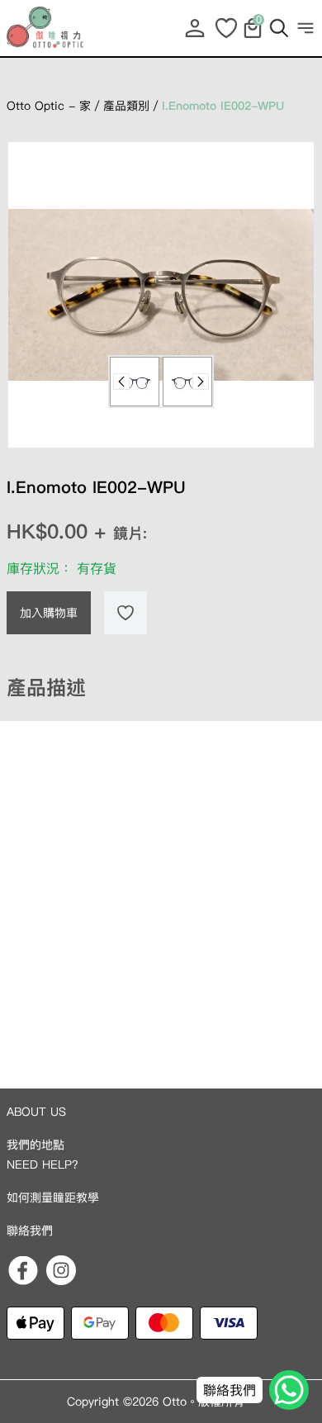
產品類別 (126, 105)
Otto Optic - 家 (49, 105)
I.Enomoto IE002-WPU (223, 105)
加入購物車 (49, 613)
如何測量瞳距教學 (53, 1197)
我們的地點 (35, 1144)
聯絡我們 (30, 1230)
